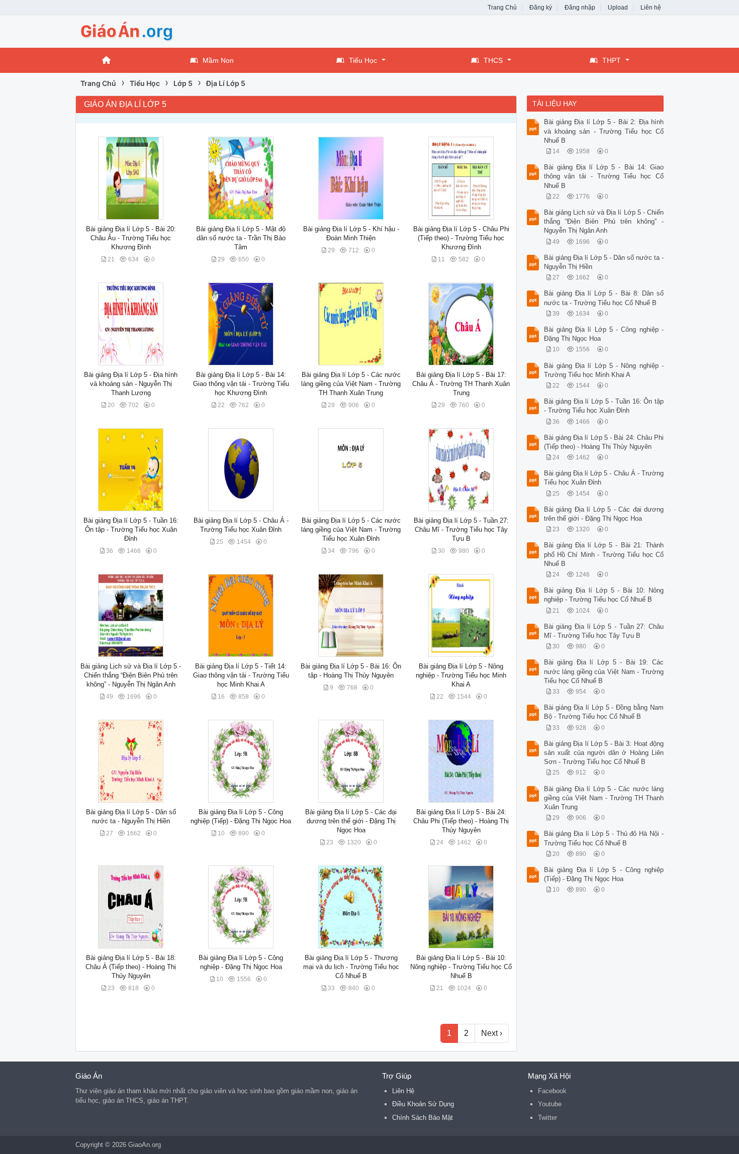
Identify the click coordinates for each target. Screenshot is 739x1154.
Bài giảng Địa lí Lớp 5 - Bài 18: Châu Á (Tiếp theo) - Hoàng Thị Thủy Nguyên (130, 967)
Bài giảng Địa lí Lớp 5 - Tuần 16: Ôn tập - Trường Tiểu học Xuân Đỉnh (130, 529)
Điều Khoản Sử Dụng (423, 1104)
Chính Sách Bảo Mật (422, 1117)
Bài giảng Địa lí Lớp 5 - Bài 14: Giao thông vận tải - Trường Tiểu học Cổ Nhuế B (604, 176)
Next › (491, 1033)
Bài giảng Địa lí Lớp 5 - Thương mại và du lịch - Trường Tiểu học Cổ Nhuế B (351, 967)
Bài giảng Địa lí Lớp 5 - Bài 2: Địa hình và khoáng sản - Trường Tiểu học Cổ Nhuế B (604, 131)
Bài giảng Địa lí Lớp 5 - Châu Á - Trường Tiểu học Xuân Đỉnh (604, 477)
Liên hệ (650, 7)
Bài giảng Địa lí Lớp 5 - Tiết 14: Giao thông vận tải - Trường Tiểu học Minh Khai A (241, 675)
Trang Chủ (502, 7)
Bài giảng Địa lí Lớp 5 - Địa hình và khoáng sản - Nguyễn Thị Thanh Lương (130, 384)
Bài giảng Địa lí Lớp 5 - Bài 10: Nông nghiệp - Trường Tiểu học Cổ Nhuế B (461, 967)
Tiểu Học (363, 60)
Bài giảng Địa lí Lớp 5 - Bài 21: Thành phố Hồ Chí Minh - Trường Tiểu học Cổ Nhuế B (604, 554)
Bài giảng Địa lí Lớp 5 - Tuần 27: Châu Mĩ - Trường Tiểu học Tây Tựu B (461, 529)
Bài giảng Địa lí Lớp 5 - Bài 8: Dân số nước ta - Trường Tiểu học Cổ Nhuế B (604, 298)
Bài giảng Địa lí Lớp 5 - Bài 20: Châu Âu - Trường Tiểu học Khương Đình (131, 238)
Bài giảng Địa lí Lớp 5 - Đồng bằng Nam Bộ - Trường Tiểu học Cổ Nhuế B (604, 712)
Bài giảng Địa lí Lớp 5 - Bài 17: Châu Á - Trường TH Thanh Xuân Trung (461, 384)
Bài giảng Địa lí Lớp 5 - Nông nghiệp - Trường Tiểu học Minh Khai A (461, 675)
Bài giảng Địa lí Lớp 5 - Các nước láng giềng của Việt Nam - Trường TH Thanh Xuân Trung (351, 384)
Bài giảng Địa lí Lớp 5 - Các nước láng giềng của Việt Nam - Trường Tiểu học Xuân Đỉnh (351, 529)
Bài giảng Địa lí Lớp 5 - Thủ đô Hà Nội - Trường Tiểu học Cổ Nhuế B (604, 838)
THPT (611, 60)
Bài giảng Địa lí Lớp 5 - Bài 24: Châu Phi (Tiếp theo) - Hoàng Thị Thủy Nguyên (461, 821)
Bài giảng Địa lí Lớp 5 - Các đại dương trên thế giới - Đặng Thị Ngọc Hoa (351, 821)
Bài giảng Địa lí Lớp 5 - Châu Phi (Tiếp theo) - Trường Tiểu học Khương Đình (461, 238)
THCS (493, 60)
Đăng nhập (580, 7)
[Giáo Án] (155, 30)
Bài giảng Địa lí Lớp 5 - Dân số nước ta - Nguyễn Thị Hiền (604, 262)
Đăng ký (540, 7)
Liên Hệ (403, 1091)
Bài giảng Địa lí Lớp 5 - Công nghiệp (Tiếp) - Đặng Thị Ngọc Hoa (604, 874)
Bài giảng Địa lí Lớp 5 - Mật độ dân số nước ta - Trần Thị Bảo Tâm (241, 238)
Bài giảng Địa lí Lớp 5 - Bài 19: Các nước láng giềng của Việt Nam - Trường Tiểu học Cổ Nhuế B (604, 671)
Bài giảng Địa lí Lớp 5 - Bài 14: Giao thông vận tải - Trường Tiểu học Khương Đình (241, 384)
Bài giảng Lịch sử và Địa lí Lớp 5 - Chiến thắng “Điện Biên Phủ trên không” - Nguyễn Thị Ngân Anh (130, 675)
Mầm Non (218, 60)
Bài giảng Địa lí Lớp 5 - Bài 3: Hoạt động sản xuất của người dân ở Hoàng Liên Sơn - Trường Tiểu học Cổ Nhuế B (604, 752)
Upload (618, 7)
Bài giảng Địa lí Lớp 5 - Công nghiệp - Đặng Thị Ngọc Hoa (604, 334)
